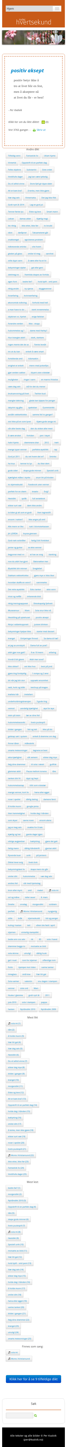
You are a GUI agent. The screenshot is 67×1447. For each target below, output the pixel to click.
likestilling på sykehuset (19, 617)
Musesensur (13, 610)
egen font (12, 281)
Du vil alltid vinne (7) (17, 1061)
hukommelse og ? (16, 330)
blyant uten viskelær (40, 372)
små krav (26, 974)
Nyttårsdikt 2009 (48, 1009)
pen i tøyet (45, 435)
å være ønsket (14, 435)
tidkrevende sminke (17, 246)
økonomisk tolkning (17, 302)
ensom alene (45, 820)
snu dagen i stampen (47, 981)
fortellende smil (15, 358)
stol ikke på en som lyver (19, 421)
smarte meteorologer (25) (19, 1338)
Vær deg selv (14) (15, 1269)
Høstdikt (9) (13, 1238)
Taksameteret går (40, 232)
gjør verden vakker (16, 372)
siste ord (24, 988)
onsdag (23, 904)
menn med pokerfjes (38, 365)
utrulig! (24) (13, 1332)
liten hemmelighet (16, 813)
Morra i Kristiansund (32, 911)
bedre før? (27, 281)
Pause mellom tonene (36, 771)
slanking (52, 554)
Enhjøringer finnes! (29, 638)
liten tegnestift (44, 512)
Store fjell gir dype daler (41, 183)
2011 (47, 995)
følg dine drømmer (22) (18, 1319)
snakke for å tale (35, 827)
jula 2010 (12, 1002)
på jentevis (41, 855)
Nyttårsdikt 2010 (27, 1009)
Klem (27, 610)
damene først (49, 799)
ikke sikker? (13, 666)
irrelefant (28, 694)
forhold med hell (40, 302)
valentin (28, 981)
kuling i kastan (14, 925)
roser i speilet (14, 799)
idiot (10, 232)
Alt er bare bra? (15, 190)
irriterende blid (34, 596)
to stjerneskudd (15, 484)
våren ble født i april (45, 925)
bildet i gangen (15, 729)
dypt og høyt (32, 778)
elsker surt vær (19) (16, 1136)
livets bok (33, 862)
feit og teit (32, 729)
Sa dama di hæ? (51, 638)
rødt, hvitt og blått (16, 687)
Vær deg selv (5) (15, 1048)
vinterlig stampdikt (30, 932)
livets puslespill (38, 722)
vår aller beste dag (16, 428)
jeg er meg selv (15, 827)
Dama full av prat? (38, 645)
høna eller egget (41, 792)
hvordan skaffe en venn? (19, 582)
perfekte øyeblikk (40, 449)
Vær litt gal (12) (15, 1257)
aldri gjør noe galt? (16, 652)
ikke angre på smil (37, 519)
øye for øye (49, 708)
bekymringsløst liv (16, 869)
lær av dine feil (33, 715)
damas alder (25, 218)
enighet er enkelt (16, 365)
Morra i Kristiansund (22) (22, 1155)
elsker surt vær (14, 505)
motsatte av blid (38, 946)
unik (28, 855)
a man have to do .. (17, 309)
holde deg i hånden (40, 813)
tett (28, 925)
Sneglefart (37, 568)
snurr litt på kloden (45, 477)
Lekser (11, 218)
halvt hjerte (13, 442)
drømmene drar (31, 442)
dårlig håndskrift (32, 848)
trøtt (56, 442)
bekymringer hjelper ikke (19, 631)
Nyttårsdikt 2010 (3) (17, 1200)
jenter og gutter (15, 547)
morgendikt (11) (15, 1086)
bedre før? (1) (14, 1188)
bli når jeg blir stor (16, 680)
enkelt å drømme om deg (44, 736)
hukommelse (29, 876)
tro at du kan (14, 351)
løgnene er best (40, 750)
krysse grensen (30, 533)
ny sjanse (28, 288)
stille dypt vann (15, 260)
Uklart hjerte (49, 155)
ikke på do (47, 729)
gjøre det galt (51, 841)
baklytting (35, 841)
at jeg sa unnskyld (16, 645)
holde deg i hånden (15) (19, 1111)
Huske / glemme (15, 995)
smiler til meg (34, 253)
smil (30, 890)
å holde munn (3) (16, 1036)
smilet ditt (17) (14, 1123)
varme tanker (47, 967)
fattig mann (13, 848)
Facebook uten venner (38, 484)
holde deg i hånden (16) (19, 1282)
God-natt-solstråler (17, 540)
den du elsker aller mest (42, 428)
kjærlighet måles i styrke (19, 477)
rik (32, 939)
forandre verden (15, 323)
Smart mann (52, 211)
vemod (11, 708)
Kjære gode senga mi (46, 421)
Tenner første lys (15, 211)
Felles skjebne (14, 169)
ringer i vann (29, 379)
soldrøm (53, 904)
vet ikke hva (29, 666)
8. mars (44, 897)
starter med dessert (45, 631)
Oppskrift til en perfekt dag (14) (22, 1105)
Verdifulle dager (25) (17, 1174)
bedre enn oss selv (16, 939)
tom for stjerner (29, 960)
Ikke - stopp (34, 323)
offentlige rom (49, 960)
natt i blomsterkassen (39, 526)
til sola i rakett (37, 764)
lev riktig (12, 225)
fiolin (10, 967)
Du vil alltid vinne (16, 183)
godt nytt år (34, 995)
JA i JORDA (13, 533)
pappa (44, 1002)
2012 (46, 442)
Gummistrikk (48, 407)
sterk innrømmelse (40, 309)
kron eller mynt (15, 890)
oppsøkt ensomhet (39, 680)
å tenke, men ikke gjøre (38, 190)
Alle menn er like (15, 526)
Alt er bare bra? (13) (17, 1098)
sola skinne (13, 953)
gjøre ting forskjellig (17, 673)
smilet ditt (12, 876)
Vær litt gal (41, 974)
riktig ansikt (13, 288)
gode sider (13, 470)
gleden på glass (15, 253)
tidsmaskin (33, 358)
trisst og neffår (14, 596)
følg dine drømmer (16, 764)
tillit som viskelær (38, 785)
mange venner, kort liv (18, 792)
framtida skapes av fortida (37, 274)
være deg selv (14, 386)
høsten (11, 1009)
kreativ (35, 491)
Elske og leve (35, 211)
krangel (11, 638)
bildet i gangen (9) (16, 1073)
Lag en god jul (36, 204)
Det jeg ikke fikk (48, 197)
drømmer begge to (16, 946)
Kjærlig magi (42, 218)
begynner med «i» (16, 554)
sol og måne (13, 897)
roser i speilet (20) (16, 1142)
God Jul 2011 (14, 456)
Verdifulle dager (15, 176)
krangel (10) (13, 1080)
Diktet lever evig (15, 862)
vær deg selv (46, 876)
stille (10, 918)
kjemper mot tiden (27, 967)
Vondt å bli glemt (16, 659)
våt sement (32, 757)
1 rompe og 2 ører (40, 673)
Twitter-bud (40, 393)
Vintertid (12, 162)
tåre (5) (11, 1213)
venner (11, 988)
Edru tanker (35, 589)
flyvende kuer (14, 855)
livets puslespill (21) (17, 1149)
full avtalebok (38, 498)
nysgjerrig (52, 911)
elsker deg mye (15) (17, 1275)
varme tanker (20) (16, 1307)
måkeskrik (29, 743)
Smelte (11, 904)
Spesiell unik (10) (15, 1244)
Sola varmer (13, 981)
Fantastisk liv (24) (16, 1167)
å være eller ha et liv (37, 260)
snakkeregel (13, 239)
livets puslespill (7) (16, 1225)
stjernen (12, 932)
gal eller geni (37, 267)
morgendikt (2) (14, 1194)
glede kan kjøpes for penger (42, 400)
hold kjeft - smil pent (47, 281)
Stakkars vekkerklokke (18, 575)
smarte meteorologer (17, 750)
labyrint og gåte (15, 407)
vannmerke (41, 582)
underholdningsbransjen (19, 701)
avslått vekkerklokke (17, 414)
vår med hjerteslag (31, 883)
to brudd (48, 225)
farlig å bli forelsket (40, 540)
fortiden (30, 435)
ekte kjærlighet (15, 757)
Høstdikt (12, 498)
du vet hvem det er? (34, 456)
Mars (36, 988)
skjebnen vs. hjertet (17, 316)
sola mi (54, 890)
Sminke (52, 456)
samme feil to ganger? (43, 414)
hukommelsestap (16, 785)
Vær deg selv (14, 197)
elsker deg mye (50, 757)
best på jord (46, 666)
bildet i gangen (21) (17, 1313)
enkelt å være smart (35, 351)
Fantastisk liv (32, 155)
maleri (40, 890)
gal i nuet (12, 960)
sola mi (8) (15, 1231)
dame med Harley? (38, 330)
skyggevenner (45, 288)
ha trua (11, 463)
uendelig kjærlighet (29, 708)
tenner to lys (26, 463)
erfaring (52, 652)
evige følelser (38, 316)
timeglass (12, 974)
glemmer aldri (14, 771)
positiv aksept (42, 617)
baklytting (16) (14, 1117)
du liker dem (43, 463)
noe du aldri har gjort (18, 561)
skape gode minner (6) (18, 1219)
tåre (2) (11, 1029)
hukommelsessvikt (16, 722)
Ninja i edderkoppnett (18, 624)
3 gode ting (42, 701)
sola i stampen (28, 1002)
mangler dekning (16, 400)
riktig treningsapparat (18, 603)
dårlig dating (32, 799)
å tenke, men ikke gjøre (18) (20, 1130)
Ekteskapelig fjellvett (43, 603)
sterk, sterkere (37, 337)
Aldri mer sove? (37, 659)
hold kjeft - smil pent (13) (19, 1263)
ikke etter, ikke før (30, 225)
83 (40, 939)
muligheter (13, 379)
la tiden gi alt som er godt (20, 512)
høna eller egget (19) (17, 1301)
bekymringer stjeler (17, 267)
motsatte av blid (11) (17, 1250)
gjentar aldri (50, 848)
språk (24, 498)
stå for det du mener (35, 386)
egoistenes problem (34, 239)
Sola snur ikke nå (43, 610)
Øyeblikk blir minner (17, 568)
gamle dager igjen (34, 834)
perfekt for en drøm (17, 491)
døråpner (22, 232)
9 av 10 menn (37, 652)
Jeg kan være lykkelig (38, 176)
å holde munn (14, 806)
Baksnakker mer (40, 561)
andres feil (13, 883)
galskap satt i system (17, 736)
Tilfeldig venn (14, 155)
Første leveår (40, 344)
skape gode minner (32, 470)
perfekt (11, 911)
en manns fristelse (49, 379)
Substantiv (31, 169)
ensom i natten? (15, 519)
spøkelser (32, 407)
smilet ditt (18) (14, 1294)
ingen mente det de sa (18, 344)
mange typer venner (17, 449)
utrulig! (27, 953)
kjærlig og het (14, 834)
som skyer (12, 820)
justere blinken (41, 624)
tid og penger (52, 918)
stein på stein (14, 715)
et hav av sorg (36, 554)
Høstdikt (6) (13, 1054)
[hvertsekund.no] (33, 22)
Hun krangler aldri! (16, 337)
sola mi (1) (15, 1023)
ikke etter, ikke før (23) (18, 1161)
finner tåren (13, 743)
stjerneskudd (34, 918)
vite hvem (36, 246)
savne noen (28, 820)
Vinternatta (30, 197)
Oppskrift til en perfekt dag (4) (22, 1206)
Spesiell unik (52, 470)
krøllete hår (13, 694)
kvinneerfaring (30, 295)
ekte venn (51, 589)
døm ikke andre (34, 505)
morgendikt (38, 904)
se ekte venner (34, 547)
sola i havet (52, 939)
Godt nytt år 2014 (16, 204)
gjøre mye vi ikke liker (44, 575)
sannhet (49, 253)
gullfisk (53, 764)
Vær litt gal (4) (14, 1042)
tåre (54, 771)
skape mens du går (39, 869)
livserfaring (13, 295)
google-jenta (32, 806)
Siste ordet (47, 169)
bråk (20, 918)
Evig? (46, 491)
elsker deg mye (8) (16, 1067)
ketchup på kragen (39, 687)
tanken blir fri (14, 778)
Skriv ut (41, 129)
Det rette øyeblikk (16, 589)
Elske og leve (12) (16, 1092)
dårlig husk (41, 953)
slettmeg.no (13, 274)
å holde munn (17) (16, 1288)
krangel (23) (13, 1326)
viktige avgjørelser (16, 841)
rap (55, 449)
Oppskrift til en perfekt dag (34, 162)
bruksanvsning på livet (18, 393)
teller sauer (30, 897)
